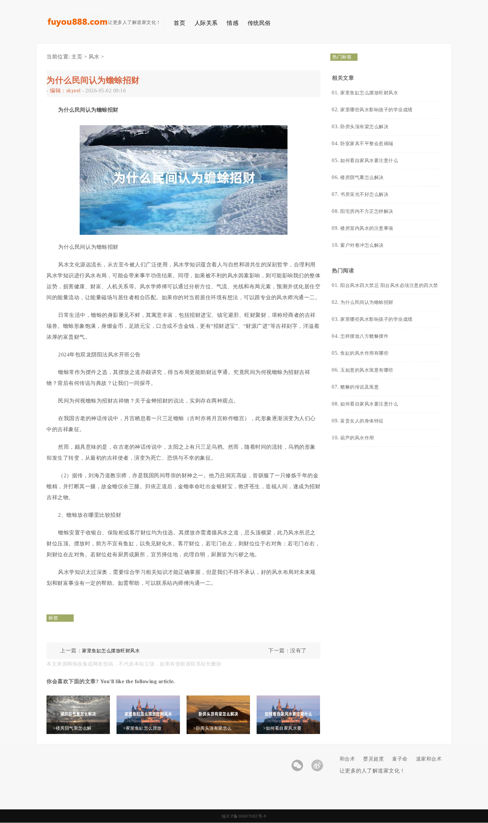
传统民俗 (259, 23)
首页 (179, 23)
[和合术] (77, 30)
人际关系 (206, 23)
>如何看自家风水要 (282, 728)
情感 (232, 23)
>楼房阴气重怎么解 (72, 728)
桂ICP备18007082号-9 (244, 816)
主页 (76, 56)
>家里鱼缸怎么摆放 (142, 728)
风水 (94, 56)
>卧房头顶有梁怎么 (212, 728)
